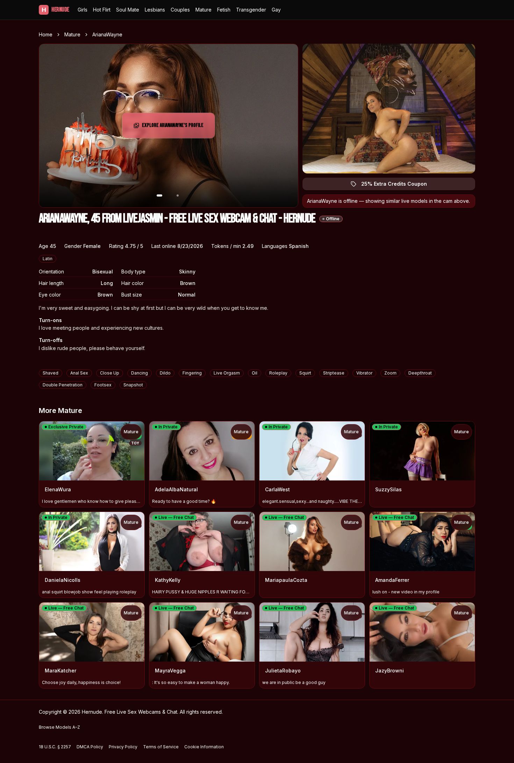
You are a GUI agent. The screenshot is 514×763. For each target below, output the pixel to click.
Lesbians (155, 10)
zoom (390, 373)
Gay (276, 10)
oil (254, 373)
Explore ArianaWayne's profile (174, 127)
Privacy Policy (123, 746)
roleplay (278, 373)
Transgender (251, 10)
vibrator (364, 373)
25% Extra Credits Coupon (398, 185)
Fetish (223, 10)
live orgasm (227, 373)
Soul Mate (127, 10)
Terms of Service (161, 746)
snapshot (133, 384)
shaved (50, 373)
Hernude (55, 9)
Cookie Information (204, 746)
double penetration (63, 384)
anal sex (79, 373)
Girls (82, 10)
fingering (192, 373)
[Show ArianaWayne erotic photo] (159, 195)
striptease (333, 373)
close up (109, 373)
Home (45, 34)
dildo (165, 373)
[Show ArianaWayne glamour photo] (177, 195)
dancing (139, 373)
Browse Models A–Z (59, 727)
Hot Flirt (101, 10)
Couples (180, 10)
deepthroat (420, 373)
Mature (203, 10)
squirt (305, 373)
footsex (103, 384)
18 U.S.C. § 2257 (55, 746)
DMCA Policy (90, 746)
